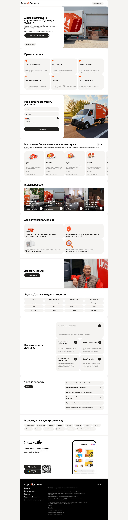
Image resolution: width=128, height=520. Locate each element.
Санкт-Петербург (54, 299)
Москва (34, 299)
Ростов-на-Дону (74, 306)
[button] (84, 383)
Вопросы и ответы (30, 44)
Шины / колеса (71, 429)
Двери (87, 425)
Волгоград (94, 310)
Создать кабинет (97, 3)
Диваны (60, 425)
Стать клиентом (31, 275)
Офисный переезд (48, 429)
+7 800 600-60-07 (49, 31)
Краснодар (34, 310)
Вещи (96, 425)
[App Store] (32, 467)
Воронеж (54, 310)
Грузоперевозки (29, 425)
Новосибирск (74, 299)
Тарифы (50, 505)
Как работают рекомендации (55, 514)
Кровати (78, 425)
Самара (34, 306)
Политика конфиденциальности (56, 512)
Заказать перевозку (37, 35)
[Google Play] (32, 471)
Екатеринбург (94, 299)
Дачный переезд (60, 429)
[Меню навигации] (105, 3)
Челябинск (74, 303)
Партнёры (50, 507)
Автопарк (37, 429)
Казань (34, 303)
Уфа (54, 306)
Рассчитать (42, 129)
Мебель (51, 425)
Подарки (28, 429)
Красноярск (94, 303)
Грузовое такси (41, 425)
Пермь (74, 310)
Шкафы (69, 425)
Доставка (28, 386)
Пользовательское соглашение (55, 510)
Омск (94, 306)
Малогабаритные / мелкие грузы (86, 429)
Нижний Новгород (54, 303)
